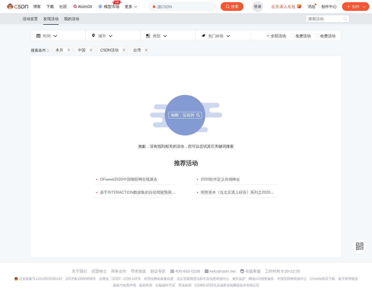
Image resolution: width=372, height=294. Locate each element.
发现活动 (51, 19)
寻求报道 (138, 271)
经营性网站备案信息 (158, 279)
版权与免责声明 (124, 285)
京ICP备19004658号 (80, 279)
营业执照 (184, 285)
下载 (50, 6)
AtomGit (85, 6)
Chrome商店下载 (322, 279)
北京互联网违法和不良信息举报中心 (203, 279)
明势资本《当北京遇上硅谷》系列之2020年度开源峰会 (247, 192)
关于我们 (79, 271)
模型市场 (111, 6)
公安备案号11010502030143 (40, 279)
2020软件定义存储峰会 (220, 179)
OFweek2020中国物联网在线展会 (128, 179)
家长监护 (238, 279)
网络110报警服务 (261, 279)
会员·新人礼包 (283, 6)
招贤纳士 (99, 271)
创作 (355, 6)
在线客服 (253, 271)
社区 (63, 6)
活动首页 (30, 19)
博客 (37, 6)
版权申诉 (145, 285)
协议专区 (158, 271)
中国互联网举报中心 (292, 279)
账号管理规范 (348, 279)
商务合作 (118, 271)
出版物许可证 (165, 285)
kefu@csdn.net (223, 271)
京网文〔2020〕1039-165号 (120, 279)
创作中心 (329, 6)
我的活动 (71, 19)
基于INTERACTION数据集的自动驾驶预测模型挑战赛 (145, 192)
